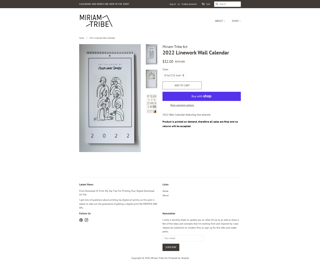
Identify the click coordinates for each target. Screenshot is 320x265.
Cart (208, 3)
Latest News (86, 184)
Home (81, 38)
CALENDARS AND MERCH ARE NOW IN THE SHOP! (104, 3)
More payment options (182, 105)
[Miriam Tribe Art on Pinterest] (81, 220)
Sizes (165, 69)
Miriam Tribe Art (159, 258)
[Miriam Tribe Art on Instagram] (86, 220)
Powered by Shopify (178, 258)
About (219, 20)
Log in (173, 3)
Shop (235, 20)
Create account (189, 3)
